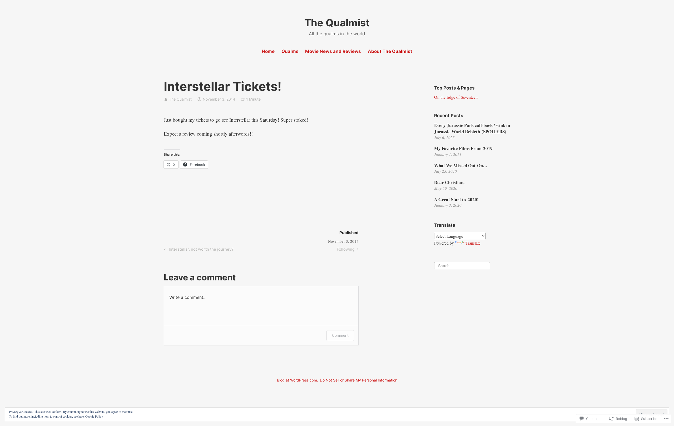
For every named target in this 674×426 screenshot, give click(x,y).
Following (346, 250)
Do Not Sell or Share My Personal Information (358, 380)
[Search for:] (462, 265)
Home (268, 51)
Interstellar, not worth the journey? (198, 250)
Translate (472, 243)
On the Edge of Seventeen (456, 97)
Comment (340, 335)
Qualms (290, 51)
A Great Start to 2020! (456, 199)
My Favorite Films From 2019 (463, 148)
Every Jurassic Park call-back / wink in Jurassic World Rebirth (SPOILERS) (472, 128)
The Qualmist (337, 23)
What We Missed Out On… (460, 165)
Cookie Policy (94, 416)
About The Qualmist (390, 51)
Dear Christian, (449, 182)
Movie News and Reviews (333, 51)
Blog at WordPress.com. (297, 380)
